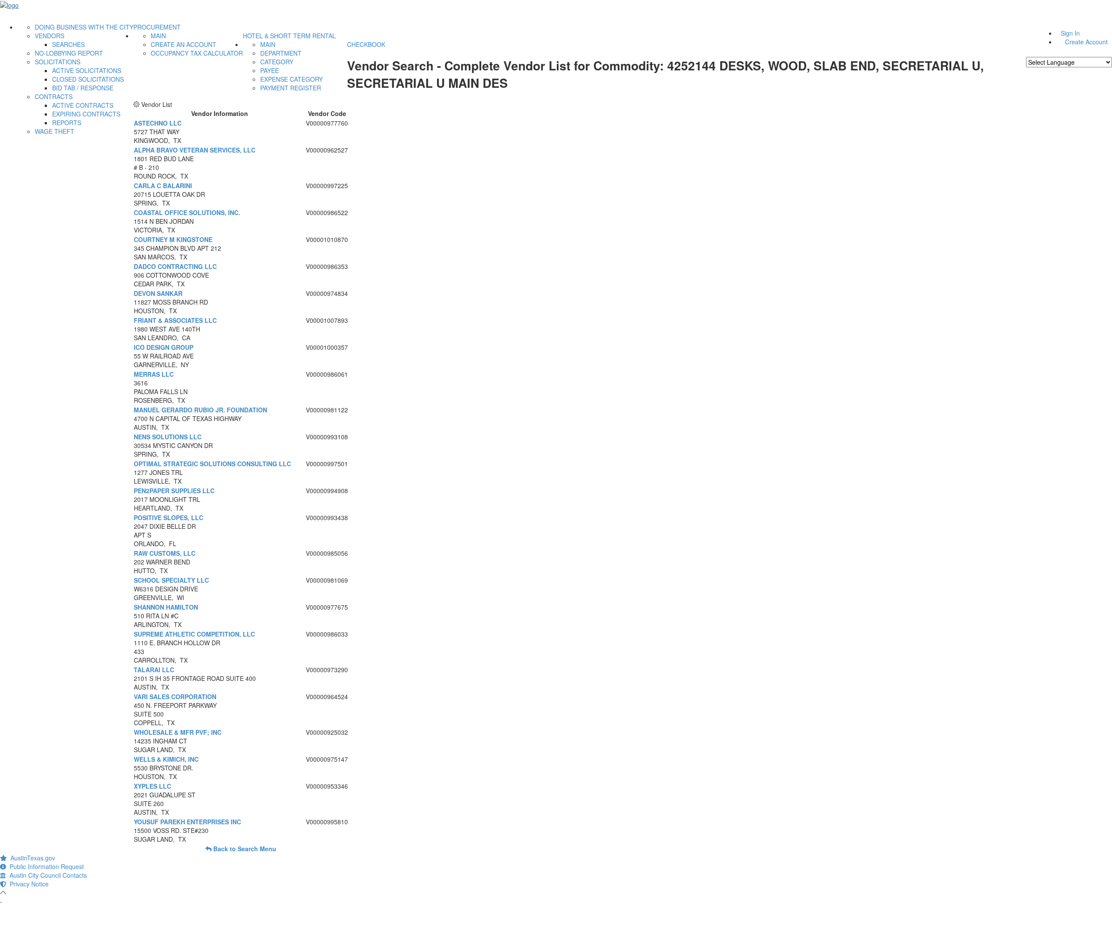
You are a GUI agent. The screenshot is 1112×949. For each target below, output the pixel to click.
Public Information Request (45, 866)
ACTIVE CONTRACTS (82, 105)
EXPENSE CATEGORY (291, 79)
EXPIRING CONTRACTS (86, 114)
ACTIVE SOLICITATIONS (86, 70)
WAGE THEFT (54, 131)
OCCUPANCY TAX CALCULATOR (197, 53)
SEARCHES (68, 44)
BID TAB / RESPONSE (82, 87)
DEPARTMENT (280, 53)
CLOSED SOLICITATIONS (88, 79)
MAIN (158, 35)
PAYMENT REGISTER (290, 87)
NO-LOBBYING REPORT (69, 53)
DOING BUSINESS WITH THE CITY (84, 27)
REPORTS (66, 122)
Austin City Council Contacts (46, 875)
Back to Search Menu (244, 848)
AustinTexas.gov (31, 857)
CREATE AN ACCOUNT (183, 44)
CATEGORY (276, 61)
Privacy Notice (27, 883)
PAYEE (269, 70)
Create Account (1086, 41)
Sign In (1070, 33)
